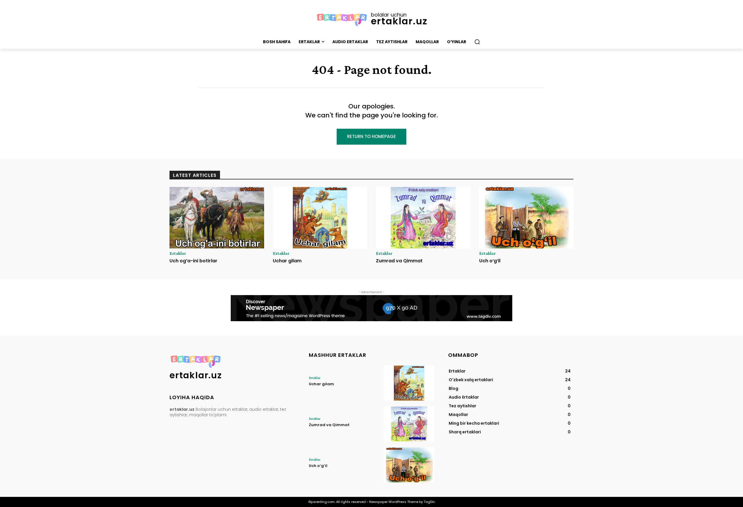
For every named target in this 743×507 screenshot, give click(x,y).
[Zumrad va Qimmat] (423, 217)
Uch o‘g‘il (489, 260)
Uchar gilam (287, 260)
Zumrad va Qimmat (399, 260)
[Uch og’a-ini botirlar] (216, 217)
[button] (477, 42)
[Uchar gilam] (320, 217)
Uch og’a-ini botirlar (193, 260)
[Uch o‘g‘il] (526, 217)
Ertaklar (177, 253)
